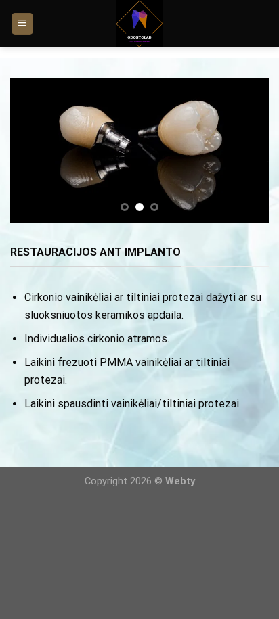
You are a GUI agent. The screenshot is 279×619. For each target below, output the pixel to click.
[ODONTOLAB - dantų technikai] (139, 23)
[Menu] (23, 24)
